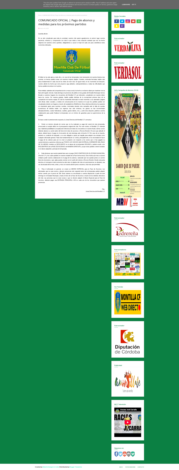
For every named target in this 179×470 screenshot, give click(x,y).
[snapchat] (116, 26)
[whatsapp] (138, 21)
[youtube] (133, 21)
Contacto (141, 467)
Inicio (39, 15)
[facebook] (116, 21)
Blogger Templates (75, 467)
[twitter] (122, 21)
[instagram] (127, 21)
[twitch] (122, 26)
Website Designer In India (51, 467)
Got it (134, 4)
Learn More (126, 4)
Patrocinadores (130, 467)
